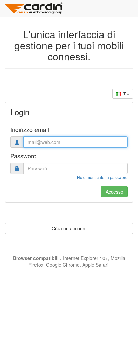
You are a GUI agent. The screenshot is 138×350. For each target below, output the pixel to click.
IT (124, 93)
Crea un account (69, 228)
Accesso (114, 191)
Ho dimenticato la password (102, 177)
